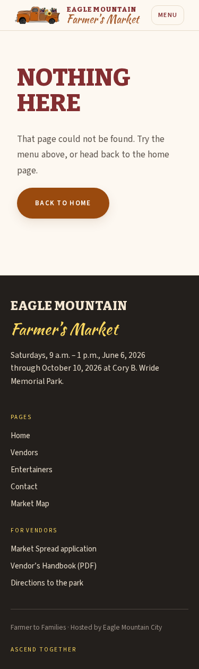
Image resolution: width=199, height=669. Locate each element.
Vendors (24, 452)
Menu (167, 15)
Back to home (63, 203)
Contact (24, 486)
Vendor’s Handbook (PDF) (54, 566)
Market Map (30, 503)
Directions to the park (47, 583)
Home (20, 435)
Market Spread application (54, 549)
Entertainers (32, 469)
